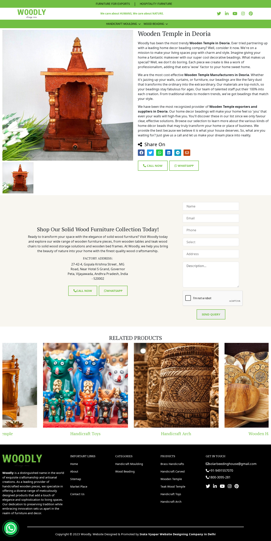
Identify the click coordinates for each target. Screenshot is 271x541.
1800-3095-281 (220, 477)
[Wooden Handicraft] (226, 385)
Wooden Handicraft (226, 433)
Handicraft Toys (45, 433)
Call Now (154, 166)
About (74, 471)
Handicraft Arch (135, 433)
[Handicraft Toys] (44, 385)
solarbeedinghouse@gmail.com (233, 464)
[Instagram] (244, 14)
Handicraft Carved (172, 471)
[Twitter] (220, 14)
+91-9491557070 (221, 470)
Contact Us (77, 494)
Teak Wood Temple (172, 486)
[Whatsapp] (10, 528)
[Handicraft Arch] (135, 385)
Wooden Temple (171, 479)
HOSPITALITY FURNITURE (156, 3)
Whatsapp (185, 166)
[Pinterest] (252, 14)
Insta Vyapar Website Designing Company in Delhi (178, 534)
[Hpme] (31, 14)
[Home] (22, 460)
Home (74, 464)
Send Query (211, 314)
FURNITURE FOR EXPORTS (113, 3)
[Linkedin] (228, 14)
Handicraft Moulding (121, 23)
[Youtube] (236, 14)
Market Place (78, 486)
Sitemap (75, 479)
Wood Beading (154, 23)
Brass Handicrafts (172, 464)
